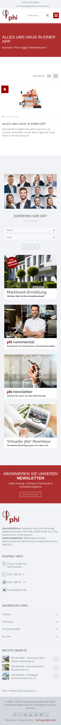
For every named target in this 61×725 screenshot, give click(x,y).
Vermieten (7, 621)
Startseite (7, 47)
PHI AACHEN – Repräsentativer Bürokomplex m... (27, 668)
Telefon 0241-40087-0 (30, 2)
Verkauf (6, 614)
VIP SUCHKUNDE (11, 629)
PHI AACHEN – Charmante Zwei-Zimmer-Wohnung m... (28, 659)
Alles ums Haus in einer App (24, 123)
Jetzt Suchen (31, 247)
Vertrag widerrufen (46, 720)
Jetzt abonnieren (30, 494)
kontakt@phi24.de (16, 590)
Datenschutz (26, 720)
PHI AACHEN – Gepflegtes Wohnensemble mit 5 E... (24, 676)
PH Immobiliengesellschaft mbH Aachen (32, 6)
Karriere (6, 636)
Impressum (11, 720)
